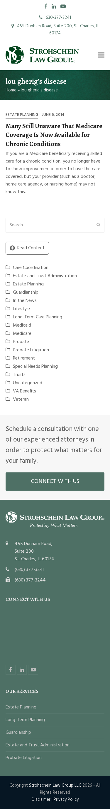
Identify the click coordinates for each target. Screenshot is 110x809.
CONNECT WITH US (55, 481)
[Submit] (98, 225)
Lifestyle (21, 309)
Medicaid (22, 325)
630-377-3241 (58, 17)
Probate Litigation (31, 350)
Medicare (22, 333)
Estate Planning (22, 115)
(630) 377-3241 (29, 570)
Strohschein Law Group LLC (55, 785)
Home (11, 90)
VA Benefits (24, 391)
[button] (101, 55)
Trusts (19, 375)
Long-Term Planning (25, 720)
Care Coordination (30, 268)
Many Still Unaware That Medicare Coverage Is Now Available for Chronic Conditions (54, 134)
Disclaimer (41, 799)
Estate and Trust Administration (45, 276)
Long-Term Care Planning (37, 317)
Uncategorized (27, 383)
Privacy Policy (66, 799)
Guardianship (25, 292)
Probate (21, 342)
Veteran (21, 399)
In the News (25, 301)
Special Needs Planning (35, 366)
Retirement (24, 358)
